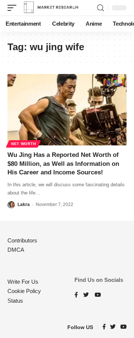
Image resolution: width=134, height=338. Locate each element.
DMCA (15, 250)
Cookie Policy (24, 291)
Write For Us (22, 282)
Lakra (23, 204)
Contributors (22, 240)
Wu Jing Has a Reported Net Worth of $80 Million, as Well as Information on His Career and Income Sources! (63, 163)
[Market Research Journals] (51, 8)
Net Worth (23, 144)
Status (15, 300)
